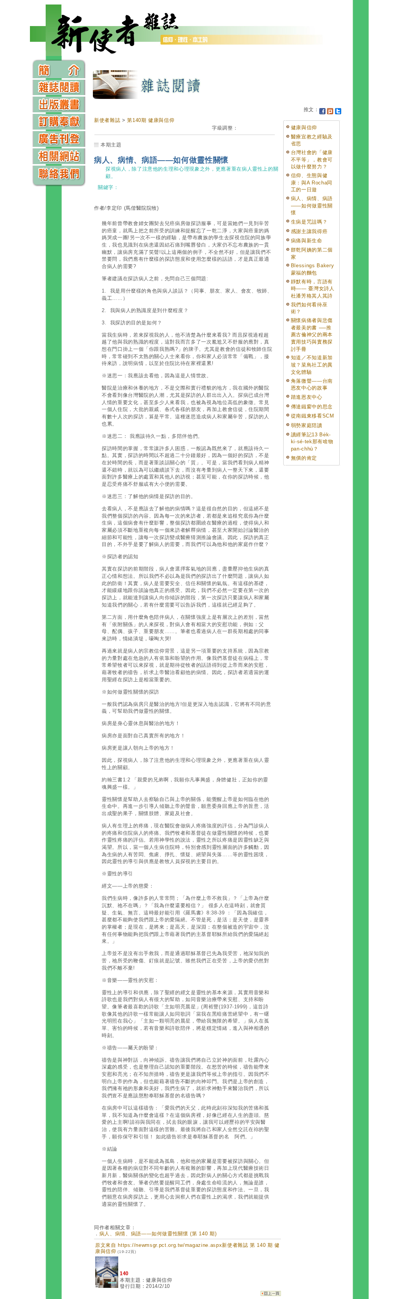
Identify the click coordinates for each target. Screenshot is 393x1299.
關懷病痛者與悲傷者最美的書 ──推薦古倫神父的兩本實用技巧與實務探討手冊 (312, 334)
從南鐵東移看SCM (312, 416)
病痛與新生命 (306, 240)
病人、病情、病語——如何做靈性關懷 (312, 205)
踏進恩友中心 (306, 397)
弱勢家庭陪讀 (306, 425)
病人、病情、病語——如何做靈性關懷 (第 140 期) (158, 1234)
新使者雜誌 (107, 120)
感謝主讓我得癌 (309, 231)
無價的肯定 (304, 458)
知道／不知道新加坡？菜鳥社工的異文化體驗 (312, 365)
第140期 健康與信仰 (150, 120)
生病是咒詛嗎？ (309, 222)
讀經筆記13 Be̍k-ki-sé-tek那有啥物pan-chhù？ (312, 442)
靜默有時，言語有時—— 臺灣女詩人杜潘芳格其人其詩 (313, 289)
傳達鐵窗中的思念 (312, 406)
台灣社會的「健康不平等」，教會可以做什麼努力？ (312, 159)
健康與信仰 (304, 127)
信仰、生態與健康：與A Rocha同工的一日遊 (311, 182)
